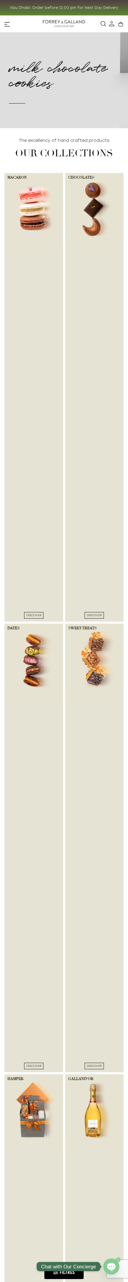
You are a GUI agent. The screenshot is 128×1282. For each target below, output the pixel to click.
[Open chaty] (111, 1267)
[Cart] (120, 24)
